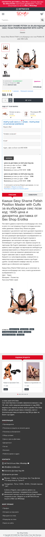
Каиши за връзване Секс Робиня (12, 383)
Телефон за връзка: (10, 134)
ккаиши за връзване (9, 335)
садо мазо (27, 332)
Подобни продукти (22, 357)
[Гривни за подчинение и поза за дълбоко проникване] (33, 371)
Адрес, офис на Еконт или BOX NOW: (15, 148)
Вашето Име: (7, 127)
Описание (12, 195)
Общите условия (16, 187)
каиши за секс (14, 329)
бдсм (20, 332)
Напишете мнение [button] (27, 91)
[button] (6, 45)
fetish (31, 329)
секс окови (20, 335)
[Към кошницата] (42, 14)
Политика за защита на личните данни (16, 189)
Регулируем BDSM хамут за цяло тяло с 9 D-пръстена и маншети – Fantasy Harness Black (36, 112)
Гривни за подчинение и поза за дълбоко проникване (33, 383)
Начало (22, 32)
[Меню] (3, 14)
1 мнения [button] (15, 91)
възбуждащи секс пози (9, 332)
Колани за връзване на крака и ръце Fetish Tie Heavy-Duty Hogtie (16, 112)
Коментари (33, 195)
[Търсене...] (42, 20)
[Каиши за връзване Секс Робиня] (12, 371)
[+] (10, 99)
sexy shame (24, 329)
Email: (5, 141)
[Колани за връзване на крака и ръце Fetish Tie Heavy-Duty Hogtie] (5, 114)
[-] (10, 101)
